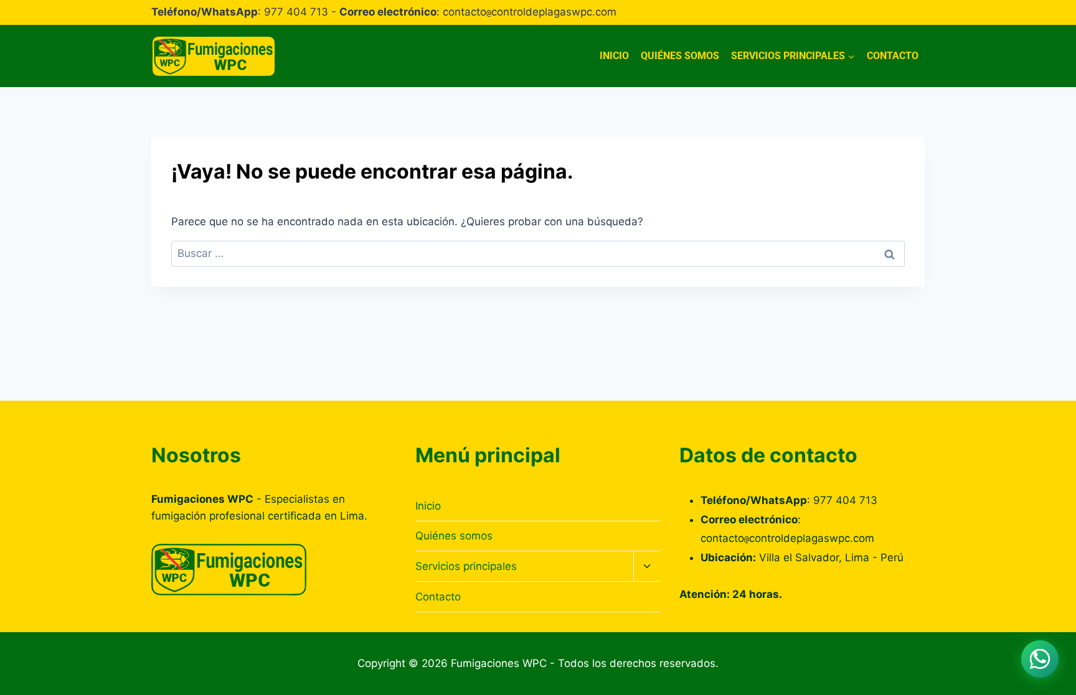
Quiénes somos (680, 56)
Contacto (892, 56)
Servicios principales (466, 566)
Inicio (614, 56)
